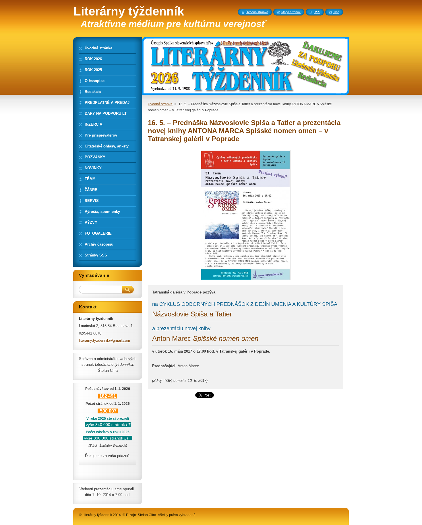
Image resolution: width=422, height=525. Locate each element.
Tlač (336, 12)
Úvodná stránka (160, 104)
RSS (317, 12)
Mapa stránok (291, 12)
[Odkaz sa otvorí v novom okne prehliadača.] (246, 280)
